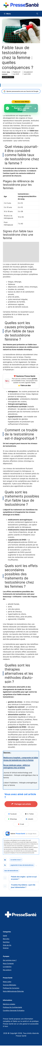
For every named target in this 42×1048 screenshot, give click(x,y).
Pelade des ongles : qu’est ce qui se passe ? (24, 878)
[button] (37, 14)
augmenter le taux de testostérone (22, 865)
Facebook (13, 814)
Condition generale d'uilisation (13, 1010)
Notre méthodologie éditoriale (13, 991)
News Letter (7, 982)
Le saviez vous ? (8, 77)
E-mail (22, 824)
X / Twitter (30, 814)
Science (5, 948)
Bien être (6, 939)
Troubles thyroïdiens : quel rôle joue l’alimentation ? (23, 886)
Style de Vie (7, 945)
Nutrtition (6, 942)
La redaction (7, 967)
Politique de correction (11, 988)
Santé (5, 936)
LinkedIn (30, 819)
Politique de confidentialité (12, 1007)
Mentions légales (9, 1004)
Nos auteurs (7, 970)
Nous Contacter (8, 963)
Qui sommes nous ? (10, 960)
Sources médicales (9, 985)
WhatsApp (13, 819)
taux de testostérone (11, 870)
